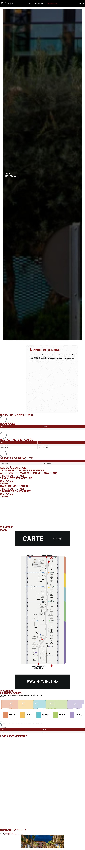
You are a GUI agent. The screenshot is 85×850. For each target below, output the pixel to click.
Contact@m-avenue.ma (7, 832)
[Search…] (81, 3)
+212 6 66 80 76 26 (9, 833)
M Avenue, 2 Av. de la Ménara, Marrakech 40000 (13, 834)
